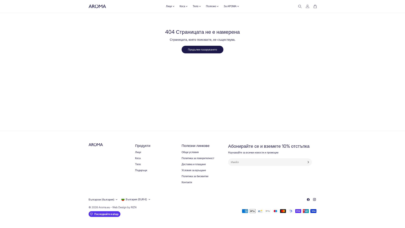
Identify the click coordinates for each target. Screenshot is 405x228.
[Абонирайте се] (308, 162)
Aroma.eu (104, 207)
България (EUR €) (136, 199)
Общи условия (190, 152)
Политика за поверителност (198, 158)
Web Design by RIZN (124, 207)
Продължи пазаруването (202, 49)
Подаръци (141, 170)
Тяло (138, 164)
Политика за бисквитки (195, 176)
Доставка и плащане (194, 164)
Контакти (187, 182)
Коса (138, 158)
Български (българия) (101, 199)
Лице (138, 152)
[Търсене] (300, 6)
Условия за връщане (194, 170)
